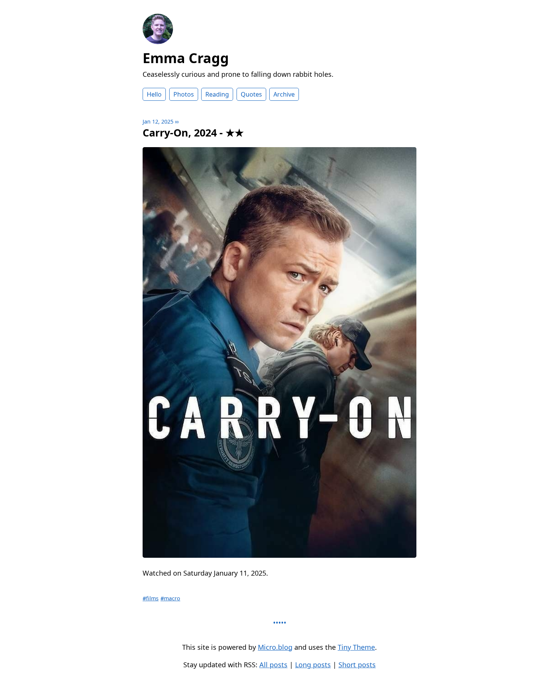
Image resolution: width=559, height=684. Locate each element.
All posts (273, 664)
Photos (183, 94)
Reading (217, 94)
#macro (170, 598)
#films (151, 598)
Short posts (357, 664)
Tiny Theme (356, 647)
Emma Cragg (186, 58)
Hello (154, 94)
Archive (284, 94)
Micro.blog (275, 647)
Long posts (313, 664)
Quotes (251, 94)
